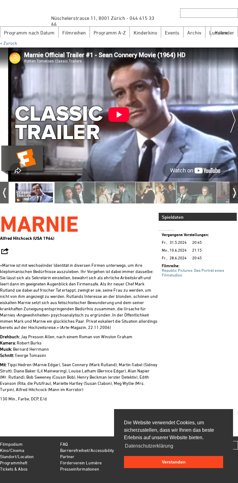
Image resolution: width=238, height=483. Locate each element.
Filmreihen (74, 32)
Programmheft (13, 462)
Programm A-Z (110, 32)
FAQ (64, 444)
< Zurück (8, 43)
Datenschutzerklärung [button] (149, 446)
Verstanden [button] (174, 461)
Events (172, 32)
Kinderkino (145, 32)
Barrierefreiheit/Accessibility (87, 450)
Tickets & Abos (14, 469)
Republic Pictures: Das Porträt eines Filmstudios (193, 272)
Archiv (194, 32)
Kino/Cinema (12, 450)
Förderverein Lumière (81, 462)
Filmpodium (11, 444)
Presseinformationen (79, 469)
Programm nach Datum (29, 32)
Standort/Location (17, 456)
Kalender (224, 32)
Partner (67, 456)
